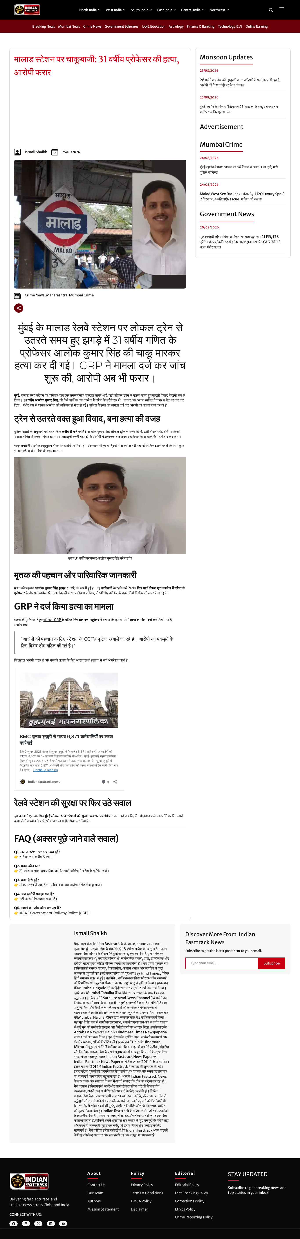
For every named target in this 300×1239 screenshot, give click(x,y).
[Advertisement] (100, 113)
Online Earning (257, 26)
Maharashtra (56, 295)
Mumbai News (69, 26)
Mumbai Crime (81, 295)
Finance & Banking (201, 26)
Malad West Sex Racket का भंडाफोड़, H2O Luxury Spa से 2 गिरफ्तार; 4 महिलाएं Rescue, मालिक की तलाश (242, 196)
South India (139, 10)
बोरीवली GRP (52, 619)
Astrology (176, 26)
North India (88, 10)
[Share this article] (18, 308)
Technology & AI (230, 26)
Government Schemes (121, 26)
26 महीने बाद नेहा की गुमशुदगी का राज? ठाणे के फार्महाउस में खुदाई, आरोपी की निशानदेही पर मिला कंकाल (240, 82)
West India (114, 10)
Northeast (217, 10)
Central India (191, 10)
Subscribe (272, 963)
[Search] (270, 9)
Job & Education (154, 26)
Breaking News (43, 26)
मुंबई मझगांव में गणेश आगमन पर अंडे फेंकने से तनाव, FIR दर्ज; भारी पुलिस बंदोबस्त (239, 170)
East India (164, 10)
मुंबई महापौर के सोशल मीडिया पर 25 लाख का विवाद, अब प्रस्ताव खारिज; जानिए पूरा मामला (239, 109)
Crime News (92, 26)
